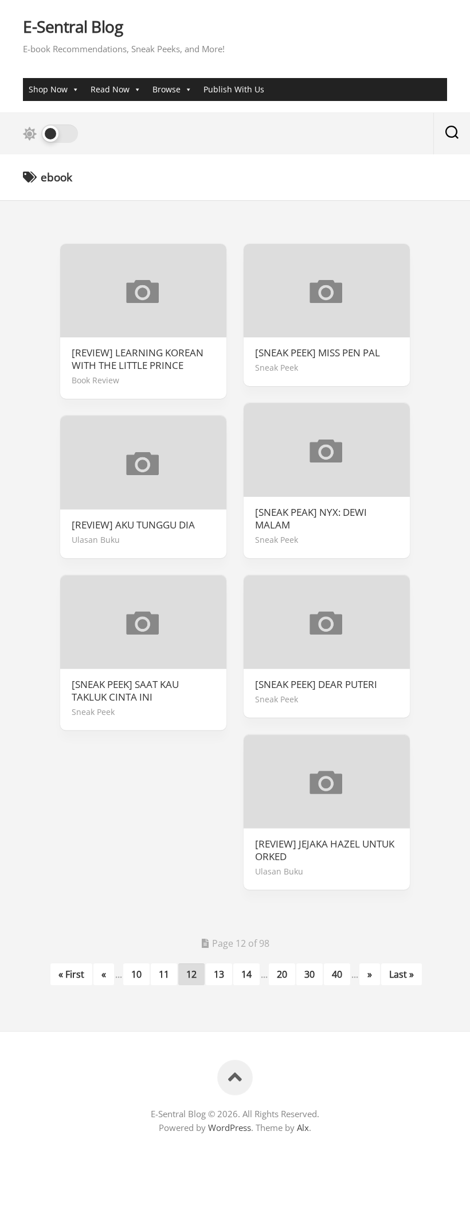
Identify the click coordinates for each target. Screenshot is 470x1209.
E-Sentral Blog (73, 27)
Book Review (95, 380)
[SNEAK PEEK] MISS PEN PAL (317, 353)
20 (282, 974)
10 (136, 974)
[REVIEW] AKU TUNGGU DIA (133, 525)
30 (309, 974)
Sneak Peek (276, 367)
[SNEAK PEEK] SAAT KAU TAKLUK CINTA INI (125, 690)
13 (219, 974)
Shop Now (48, 89)
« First (71, 974)
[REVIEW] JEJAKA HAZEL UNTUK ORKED (324, 850)
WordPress (229, 1127)
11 (164, 974)
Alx (303, 1127)
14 (246, 974)
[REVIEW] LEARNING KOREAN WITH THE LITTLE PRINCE (137, 359)
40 (337, 974)
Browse (166, 89)
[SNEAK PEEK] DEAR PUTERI (316, 684)
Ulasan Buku (96, 539)
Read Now (110, 89)
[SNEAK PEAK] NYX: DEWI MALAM (311, 518)
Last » (401, 974)
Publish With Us (233, 89)
